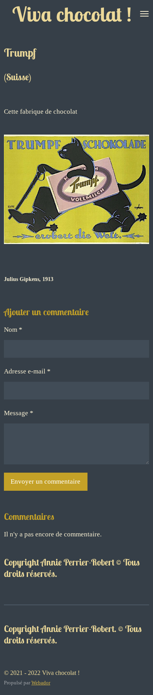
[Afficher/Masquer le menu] (144, 14)
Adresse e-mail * (27, 371)
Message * (18, 413)
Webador (40, 683)
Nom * (13, 329)
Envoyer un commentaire (45, 481)
